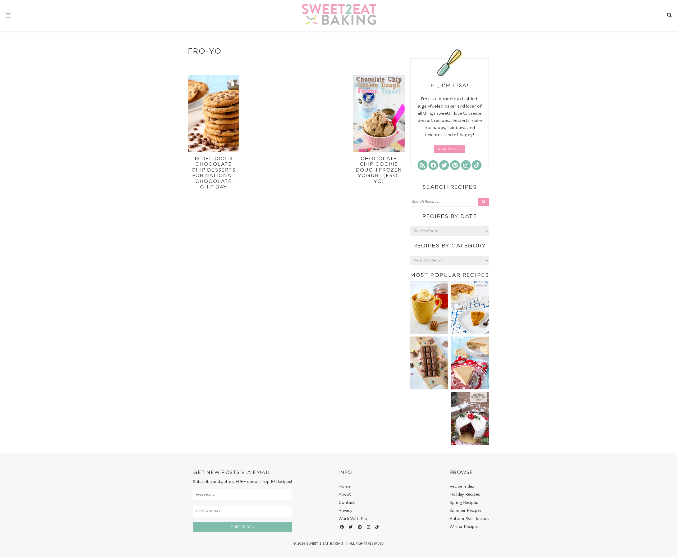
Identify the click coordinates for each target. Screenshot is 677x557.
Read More (448, 149)
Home (344, 487)
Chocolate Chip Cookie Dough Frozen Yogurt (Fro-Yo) (379, 170)
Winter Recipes (464, 527)
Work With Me (352, 519)
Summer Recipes (466, 511)
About (344, 494)
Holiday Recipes (465, 494)
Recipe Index (462, 487)
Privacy (345, 511)
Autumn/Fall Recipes (469, 519)
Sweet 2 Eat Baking (325, 543)
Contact (346, 503)
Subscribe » (242, 527)
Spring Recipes (464, 503)
